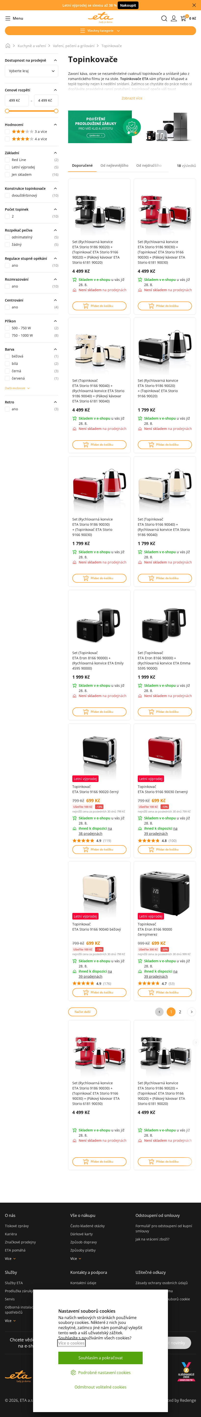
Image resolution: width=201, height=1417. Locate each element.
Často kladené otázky (87, 1226)
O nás (10, 1215)
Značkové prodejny (20, 1242)
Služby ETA (14, 1282)
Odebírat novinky (169, 1343)
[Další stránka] (191, 1011)
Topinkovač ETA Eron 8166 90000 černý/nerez (155, 929)
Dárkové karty (81, 1234)
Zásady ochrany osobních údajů (162, 1282)
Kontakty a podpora (88, 1272)
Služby (11, 1272)
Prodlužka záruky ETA (22, 1291)
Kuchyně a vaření (32, 45)
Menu (14, 18)
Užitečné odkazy (151, 1272)
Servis (10, 1299)
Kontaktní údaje (83, 1282)
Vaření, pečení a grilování (74, 45)
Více (8, 1258)
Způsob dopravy (83, 1242)
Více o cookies (71, 1343)
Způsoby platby (83, 1250)
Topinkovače (111, 45)
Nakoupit (128, 5)
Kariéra (11, 1234)
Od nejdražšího (149, 165)
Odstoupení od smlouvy (158, 1215)
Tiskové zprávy (17, 1226)
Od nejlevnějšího (114, 165)
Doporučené (82, 165)
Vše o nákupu (82, 1215)
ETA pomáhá (15, 1250)
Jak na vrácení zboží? (152, 1239)
